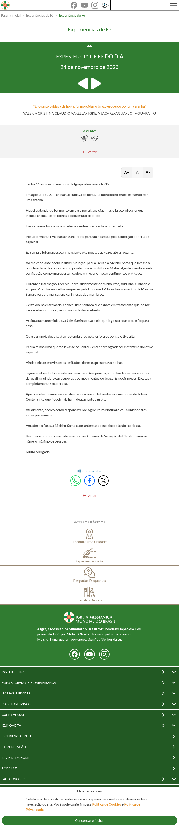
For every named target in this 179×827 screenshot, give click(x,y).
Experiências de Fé (39, 15)
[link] (90, 151)
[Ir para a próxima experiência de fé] (96, 83)
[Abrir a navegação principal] (174, 5)
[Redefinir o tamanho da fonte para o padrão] (137, 172)
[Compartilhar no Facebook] (89, 480)
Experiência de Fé (72, 15)
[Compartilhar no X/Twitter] (103, 480)
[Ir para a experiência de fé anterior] (83, 83)
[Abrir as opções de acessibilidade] (105, 5)
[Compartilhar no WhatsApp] (75, 480)
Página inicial (11, 15)
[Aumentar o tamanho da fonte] (148, 172)
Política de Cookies (106, 804)
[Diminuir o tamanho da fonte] (126, 172)
